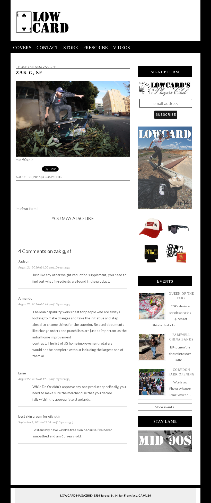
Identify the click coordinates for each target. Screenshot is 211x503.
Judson (23, 261)
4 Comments (52, 176)
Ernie (22, 373)
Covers (22, 47)
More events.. (165, 407)
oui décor (18, 57)
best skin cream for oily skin (39, 416)
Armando (25, 298)
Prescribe (95, 47)
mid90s (35, 66)
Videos (121, 47)
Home (23, 66)
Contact (47, 47)
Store (70, 47)
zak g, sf (29, 72)
